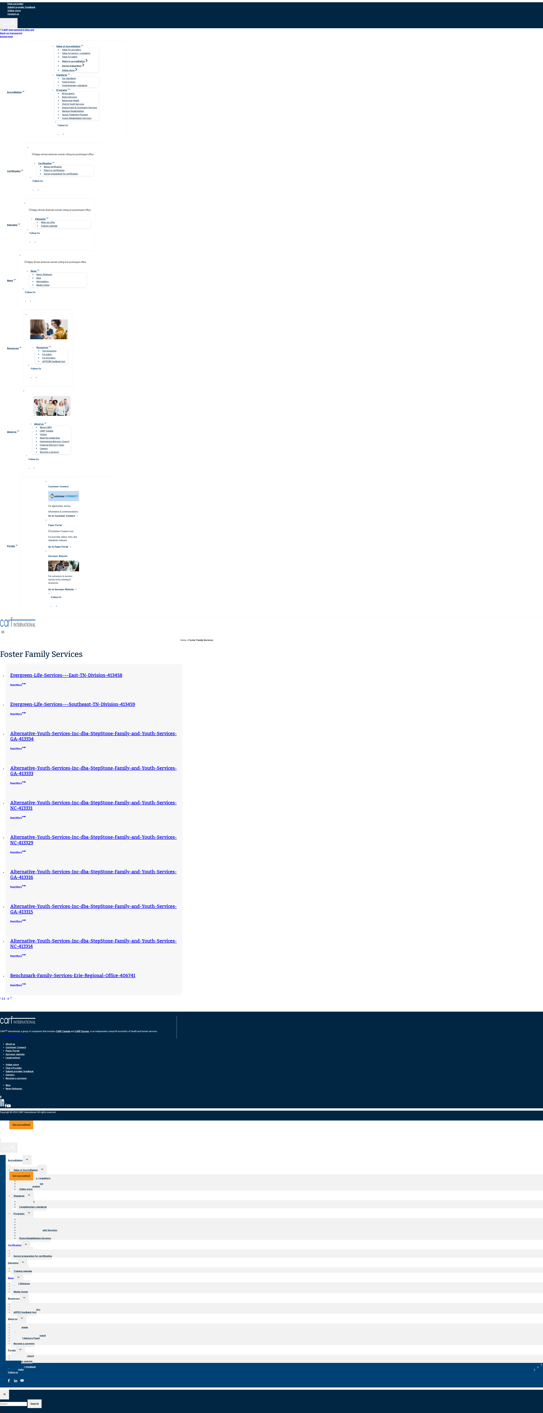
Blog (38, 278)
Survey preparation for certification (61, 174)
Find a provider (15, 4)
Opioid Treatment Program (75, 114)
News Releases (44, 274)
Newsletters (42, 281)
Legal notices (13, 1057)
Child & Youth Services (73, 104)
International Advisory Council (54, 441)
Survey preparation (72, 66)
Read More (18, 685)
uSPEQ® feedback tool (53, 361)
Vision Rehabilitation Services (76, 118)
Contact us (13, 14)
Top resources (49, 351)
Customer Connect (16, 1047)
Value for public (69, 56)
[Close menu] (0, 1140)
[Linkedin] (2, 1107)
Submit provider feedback (21, 7)
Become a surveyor (49, 452)
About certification (53, 166)
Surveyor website (15, 1054)
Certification (14, 1245)
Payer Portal (12, 1050)
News (11, 1278)
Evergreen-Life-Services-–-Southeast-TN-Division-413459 (72, 704)
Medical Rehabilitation (73, 111)
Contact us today (13, 1036)
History (43, 434)
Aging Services (69, 97)
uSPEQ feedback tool (25, 1312)
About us (10, 1044)
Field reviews (68, 82)
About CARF (46, 427)
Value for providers (71, 49)
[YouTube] (9, 1107)
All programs (68, 93)
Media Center (43, 285)
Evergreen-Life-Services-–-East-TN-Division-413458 (66, 675)
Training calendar (49, 226)
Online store (14, 10)
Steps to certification (54, 170)
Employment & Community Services (79, 107)
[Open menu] (3, 632)
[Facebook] (6, 1107)
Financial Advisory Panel (52, 445)
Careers (44, 448)
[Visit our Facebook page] (30, 301)
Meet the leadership (50, 438)
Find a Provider (14, 1068)
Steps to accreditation (73, 61)
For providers (48, 358)
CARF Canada (46, 431)
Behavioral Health (70, 100)
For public (47, 354)
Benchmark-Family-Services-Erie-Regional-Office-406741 (72, 975)
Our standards (69, 78)
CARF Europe (82, 1031)
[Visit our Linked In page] (25, 301)
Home (183, 640)
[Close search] (4, 1394)
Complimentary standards (74, 85)
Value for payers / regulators (76, 53)
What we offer (48, 222)
